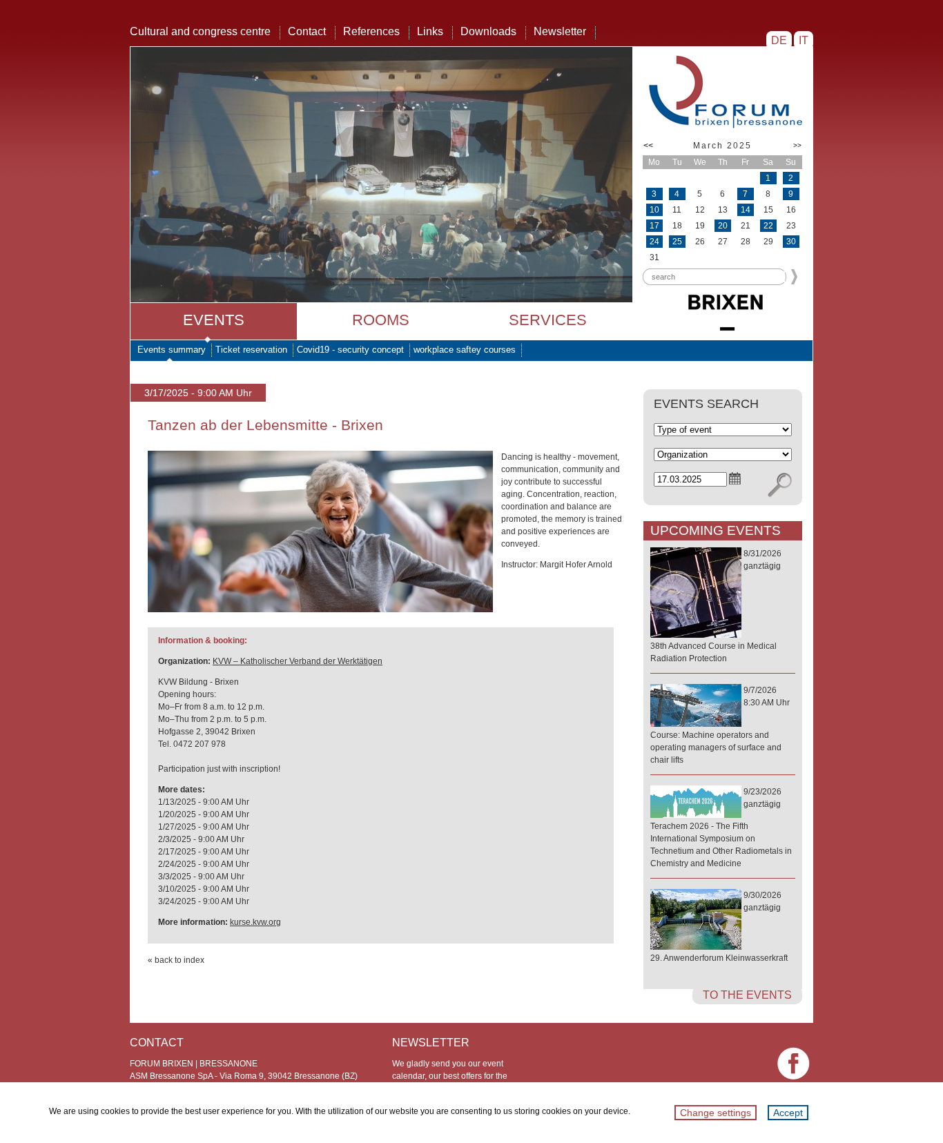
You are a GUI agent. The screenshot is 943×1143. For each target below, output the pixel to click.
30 (791, 241)
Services (548, 320)
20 (723, 226)
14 (745, 210)
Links (430, 31)
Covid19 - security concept (350, 349)
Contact (307, 31)
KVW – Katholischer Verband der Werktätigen (297, 661)
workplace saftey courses (465, 349)
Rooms (380, 320)
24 (654, 241)
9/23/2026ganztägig (721, 827)
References (371, 31)
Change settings (715, 1112)
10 (654, 210)
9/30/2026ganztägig (719, 926)
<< (648, 145)
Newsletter (560, 31)
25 (677, 241)
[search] (780, 485)
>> (797, 145)
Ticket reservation (251, 349)
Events (213, 320)
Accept (788, 1112)
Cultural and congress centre (200, 31)
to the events (747, 995)
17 (654, 226)
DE (779, 40)
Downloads (488, 31)
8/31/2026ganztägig (715, 606)
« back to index (176, 960)
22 (768, 226)
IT (803, 40)
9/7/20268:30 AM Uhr (720, 725)
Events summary (171, 349)
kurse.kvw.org (255, 922)
